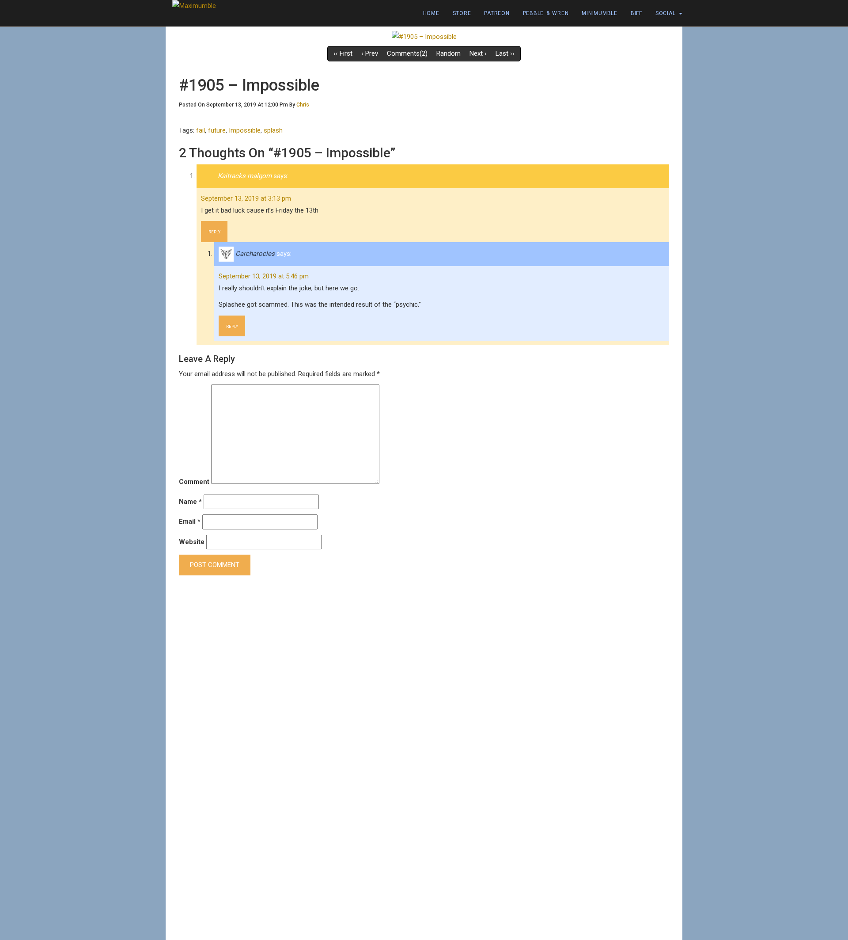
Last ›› (505, 53)
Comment (194, 482)
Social (666, 13)
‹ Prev (369, 53)
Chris (302, 105)
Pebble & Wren (546, 13)
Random (448, 53)
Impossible (245, 130)
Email (190, 521)
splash (273, 130)
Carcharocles (255, 254)
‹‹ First (342, 53)
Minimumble (599, 13)
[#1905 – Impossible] (424, 37)
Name (190, 502)
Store (462, 13)
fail (200, 130)
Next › (478, 53)
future (217, 130)
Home (431, 13)
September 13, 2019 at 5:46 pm (264, 276)
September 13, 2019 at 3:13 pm (246, 198)
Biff (636, 13)
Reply (214, 231)
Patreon (496, 13)
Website (191, 542)
